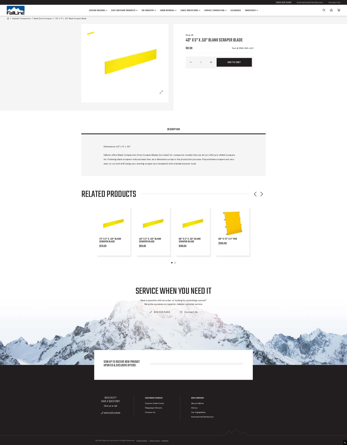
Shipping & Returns (153, 408)
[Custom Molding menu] (106, 10)
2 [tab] (175, 262)
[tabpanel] (114, 231)
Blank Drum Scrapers (43, 18)
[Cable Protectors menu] (199, 10)
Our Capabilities (198, 412)
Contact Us (334, 2)
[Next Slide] (261, 194)
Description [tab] (173, 129)
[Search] (324, 10)
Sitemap (165, 440)
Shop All (189, 35)
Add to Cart (234, 62)
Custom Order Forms (154, 403)
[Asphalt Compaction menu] (225, 10)
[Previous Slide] (255, 194)
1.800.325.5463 (283, 2)
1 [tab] (172, 262)
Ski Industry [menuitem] (148, 10)
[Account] (331, 10)
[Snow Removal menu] (175, 10)
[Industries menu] (257, 10)
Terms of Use (155, 440)
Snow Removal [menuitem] (167, 10)
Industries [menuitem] (250, 10)
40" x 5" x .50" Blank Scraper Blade (70, 18)
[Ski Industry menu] (155, 10)
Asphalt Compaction (21, 18)
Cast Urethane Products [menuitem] (123, 10)
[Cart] (338, 10)
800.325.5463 (161, 312)
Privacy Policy (141, 440)
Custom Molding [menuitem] (97, 10)
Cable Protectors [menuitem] (189, 10)
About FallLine (197, 403)
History (194, 408)
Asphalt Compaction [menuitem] (214, 10)
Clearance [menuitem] (236, 10)
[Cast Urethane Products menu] (136, 10)
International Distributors (310, 2)
